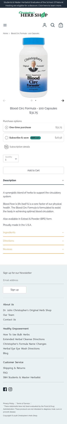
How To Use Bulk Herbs (16, 334)
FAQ (5, 372)
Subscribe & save (24, 137)
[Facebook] (5, 388)
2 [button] (35, 100)
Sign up (15, 289)
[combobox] (11, 158)
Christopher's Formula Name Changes (24, 344)
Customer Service (13, 362)
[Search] (53, 23)
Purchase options (12, 121)
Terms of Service (23, 403)
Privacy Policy (8, 403)
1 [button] (31, 100)
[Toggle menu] (5, 25)
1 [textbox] (5, 159)
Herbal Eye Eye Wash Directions (21, 348)
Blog (5, 353)
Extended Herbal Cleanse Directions (24, 339)
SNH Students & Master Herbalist (22, 377)
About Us (8, 304)
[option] (33, 67)
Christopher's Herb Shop (27, 415)
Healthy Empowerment (16, 328)
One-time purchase (20, 127)
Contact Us (9, 319)
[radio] (6, 127)
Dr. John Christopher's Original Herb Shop (27, 310)
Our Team (8, 315)
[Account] (44, 23)
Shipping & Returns (14, 368)
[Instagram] (10, 388)
